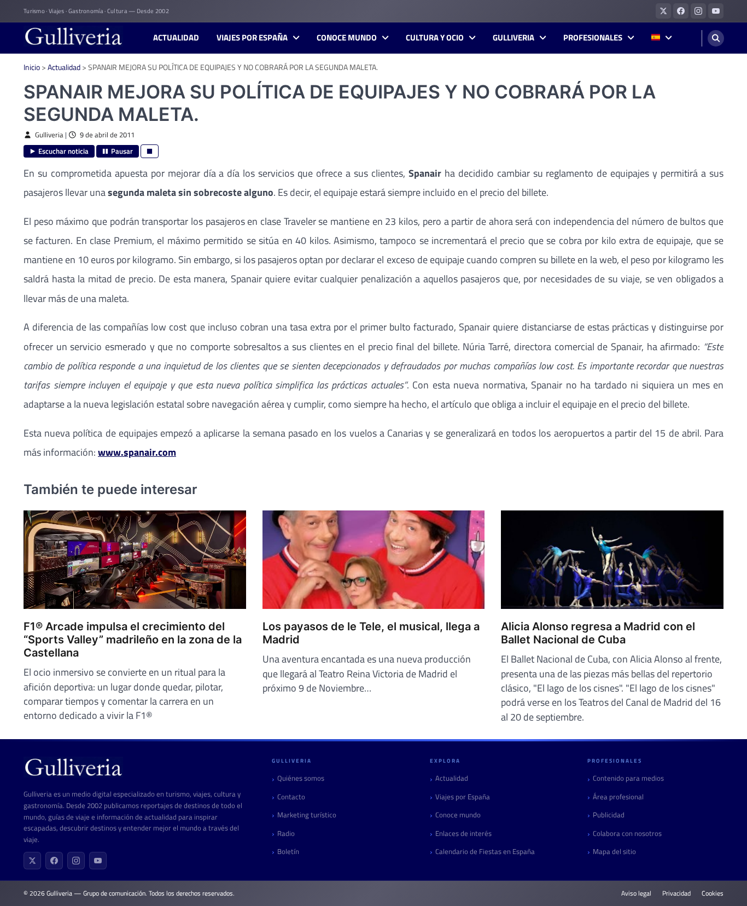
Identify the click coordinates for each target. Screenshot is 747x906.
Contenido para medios (628, 778)
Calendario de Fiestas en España (485, 851)
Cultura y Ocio (435, 38)
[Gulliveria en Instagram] (698, 11)
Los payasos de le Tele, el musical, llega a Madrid (371, 633)
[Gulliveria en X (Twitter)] (663, 11)
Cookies (712, 893)
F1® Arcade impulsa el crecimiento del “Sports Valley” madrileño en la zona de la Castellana (133, 639)
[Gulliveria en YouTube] (715, 11)
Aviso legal (636, 893)
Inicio (32, 67)
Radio (286, 833)
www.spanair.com (137, 452)
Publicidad (609, 815)
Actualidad (176, 38)
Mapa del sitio (614, 851)
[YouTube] (98, 860)
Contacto (291, 797)
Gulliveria (513, 38)
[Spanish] (661, 38)
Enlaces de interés (463, 833)
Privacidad (676, 893)
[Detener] (150, 151)
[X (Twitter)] (32, 860)
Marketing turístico (306, 815)
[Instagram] (76, 860)
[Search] (716, 38)
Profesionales (592, 38)
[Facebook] (54, 860)
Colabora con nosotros (627, 833)
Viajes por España (252, 38)
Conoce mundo (347, 38)
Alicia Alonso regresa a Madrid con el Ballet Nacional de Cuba (598, 633)
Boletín (288, 851)
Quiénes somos (300, 778)
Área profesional (618, 797)
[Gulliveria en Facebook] (680, 11)
